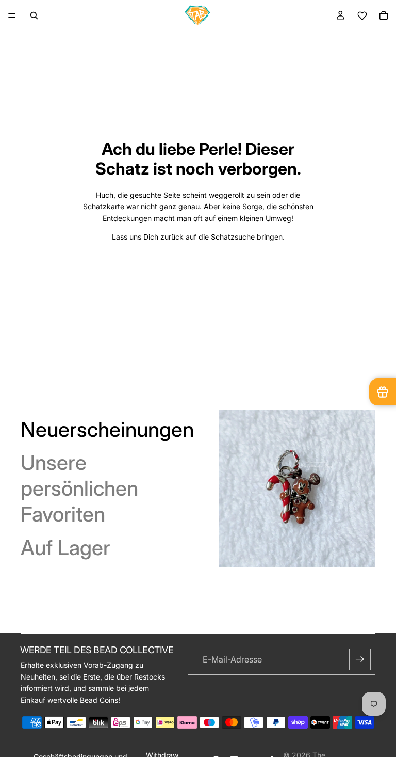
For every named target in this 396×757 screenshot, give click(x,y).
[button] (362, 15)
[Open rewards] (382, 391)
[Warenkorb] (383, 15)
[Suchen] (34, 15)
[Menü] (12, 15)
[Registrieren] (360, 659)
